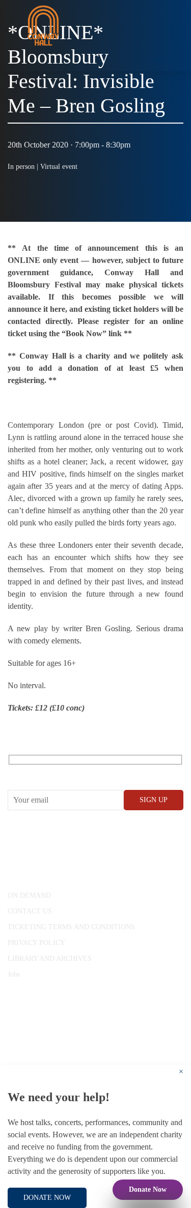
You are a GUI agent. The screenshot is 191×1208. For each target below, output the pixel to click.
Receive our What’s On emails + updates (86, 771)
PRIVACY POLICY (36, 943)
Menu (165, 61)
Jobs (14, 974)
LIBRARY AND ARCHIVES (50, 958)
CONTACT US (30, 911)
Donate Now (148, 1189)
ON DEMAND (29, 895)
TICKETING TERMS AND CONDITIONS (71, 927)
